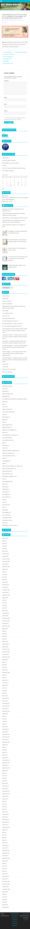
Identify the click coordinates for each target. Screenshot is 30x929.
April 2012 (4, 809)
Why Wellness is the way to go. (9, 525)
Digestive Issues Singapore (8, 430)
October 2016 (5, 682)
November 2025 (6, 561)
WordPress (25, 919)
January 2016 (5, 700)
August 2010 (5, 860)
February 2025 (5, 584)
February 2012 (5, 814)
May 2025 (4, 577)
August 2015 (5, 713)
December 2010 (6, 850)
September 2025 (6, 566)
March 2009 (5, 904)
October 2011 (5, 824)
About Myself (5, 298)
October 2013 (5, 765)
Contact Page (5, 310)
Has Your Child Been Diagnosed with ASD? (11, 326)
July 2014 (4, 747)
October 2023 (5, 623)
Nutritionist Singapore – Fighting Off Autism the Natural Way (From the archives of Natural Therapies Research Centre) (14, 359)
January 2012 (5, 817)
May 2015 (4, 721)
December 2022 (6, 649)
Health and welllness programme (9, 450)
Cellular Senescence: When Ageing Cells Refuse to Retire (15, 218)
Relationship (5, 489)
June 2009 (4, 897)
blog (3, 404)
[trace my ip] (15, 378)
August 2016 (5, 685)
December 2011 (6, 819)
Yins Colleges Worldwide (7, 170)
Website (6, 110)
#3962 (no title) (5, 296)
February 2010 (5, 876)
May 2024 (4, 605)
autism (3, 401)
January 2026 (5, 556)
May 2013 (4, 778)
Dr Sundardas (6, 20)
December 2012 (6, 791)
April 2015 (4, 724)
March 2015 (5, 726)
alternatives (12, 199)
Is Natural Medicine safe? (8, 455)
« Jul (3, 189)
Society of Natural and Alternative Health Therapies (13, 168)
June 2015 (4, 719)
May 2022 (4, 664)
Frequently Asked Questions (8, 318)
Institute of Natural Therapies (9, 160)
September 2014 (6, 742)
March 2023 (5, 641)
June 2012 (4, 804)
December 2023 (6, 618)
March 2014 (5, 755)
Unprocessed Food (6, 520)
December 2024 (6, 590)
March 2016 (5, 695)
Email (5, 104)
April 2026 (4, 548)
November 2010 (6, 853)
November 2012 (6, 793)
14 (18, 182)
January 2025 (5, 587)
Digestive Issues (6, 427)
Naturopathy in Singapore (8, 476)
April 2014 (4, 752)
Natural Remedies (15, 913)
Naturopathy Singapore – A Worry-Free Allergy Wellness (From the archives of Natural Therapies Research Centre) (14, 347)
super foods (5, 504)
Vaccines (4, 522)
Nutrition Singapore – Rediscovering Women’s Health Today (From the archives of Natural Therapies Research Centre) (14, 353)
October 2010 (5, 855)
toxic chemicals (5, 515)
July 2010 (4, 863)
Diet (3, 422)
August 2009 (5, 891)
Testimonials (5, 366)
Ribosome (24, 913)
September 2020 (6, 672)
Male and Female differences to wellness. (11, 466)
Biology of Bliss (5, 157)
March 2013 (5, 783)
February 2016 (5, 698)
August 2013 (5, 770)
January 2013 (5, 788)
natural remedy (21, 44)
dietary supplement (6, 424)
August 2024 (5, 597)
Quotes (22, 42)
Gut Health (4, 445)
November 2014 (6, 737)
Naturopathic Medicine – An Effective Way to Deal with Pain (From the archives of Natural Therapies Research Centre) (14, 336)
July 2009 (4, 894)
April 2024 (4, 608)
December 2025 (6, 559)
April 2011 (4, 840)
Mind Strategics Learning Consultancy (10, 163)
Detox (3, 414)
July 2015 (4, 716)
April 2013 (4, 780)
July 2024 (4, 600)
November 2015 (6, 706)
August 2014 (5, 744)
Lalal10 (4, 458)
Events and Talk (5, 315)
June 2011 (4, 835)
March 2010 (5, 873)
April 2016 (4, 693)
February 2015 (5, 729)
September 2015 (6, 711)
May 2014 (4, 749)
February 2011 (5, 845)
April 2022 (4, 667)
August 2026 (5, 538)
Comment (6, 80)
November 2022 (6, 651)
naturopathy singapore (13, 46)
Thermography (5, 512)
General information (6, 440)
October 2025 (5, 564)
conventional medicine (7, 411)
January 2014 (5, 757)
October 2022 (5, 654)
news (3, 479)
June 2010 (4, 866)
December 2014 (6, 734)
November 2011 (6, 822)
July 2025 (4, 571)
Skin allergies (5, 494)
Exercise (4, 432)
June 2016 (4, 688)
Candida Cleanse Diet (20, 52)
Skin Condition (5, 497)
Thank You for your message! (9, 369)
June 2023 (4, 633)
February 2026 (5, 553)
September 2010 (6, 858)
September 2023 (6, 626)
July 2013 (4, 773)
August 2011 (5, 829)
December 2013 (6, 760)
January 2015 (5, 731)
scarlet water (5, 491)
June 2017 (4, 677)
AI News (4, 388)
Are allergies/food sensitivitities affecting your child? (14, 399)
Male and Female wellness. (8, 468)
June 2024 (4, 602)
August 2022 (5, 659)
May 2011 (4, 837)
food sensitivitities (6, 437)
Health (3, 448)
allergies (4, 391)
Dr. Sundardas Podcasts (7, 313)
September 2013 (6, 768)
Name (5, 97)
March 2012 (5, 811)
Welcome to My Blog (7, 372)
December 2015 (6, 703)
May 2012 (4, 806)
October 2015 (5, 708)
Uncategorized (5, 517)
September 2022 (6, 657)
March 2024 (5, 610)
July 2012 (4, 801)
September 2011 (6, 827)
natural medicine (6, 471)
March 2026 (5, 551)
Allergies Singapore (8, 42)
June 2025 (4, 574)
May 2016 (4, 690)
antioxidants (5, 396)
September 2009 (6, 889)
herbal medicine (14, 44)
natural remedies (16, 42)
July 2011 (4, 832)
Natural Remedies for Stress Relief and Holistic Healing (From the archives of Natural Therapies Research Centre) (14, 330)
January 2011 (5, 848)
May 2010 (4, 868)
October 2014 (5, 739)
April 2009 (4, 902)
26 (10, 185)
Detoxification (5, 417)
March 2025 (5, 582)
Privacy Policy (5, 364)
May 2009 (4, 899)
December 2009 (6, 881)
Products (4, 165)
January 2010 (5, 878)
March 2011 (5, 842)
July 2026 (4, 541)
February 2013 (5, 786)
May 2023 (4, 636)
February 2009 (5, 907)
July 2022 (4, 662)
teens (3, 507)
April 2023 (4, 639)
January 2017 (5, 680)
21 (18, 184)
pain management (6, 481)
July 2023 (4, 631)
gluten (3, 442)
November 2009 (6, 884)
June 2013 (4, 775)
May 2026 (4, 546)
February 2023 (5, 644)
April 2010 (4, 871)
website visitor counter (7, 201)
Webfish (7, 137)
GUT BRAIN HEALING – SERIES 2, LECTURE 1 (12, 323)
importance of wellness (7, 453)
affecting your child (6, 386)
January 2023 (5, 646)
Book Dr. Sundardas (6, 301)
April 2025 (4, 579)
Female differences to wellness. (9, 435)
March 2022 (5, 670)
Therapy (4, 510)
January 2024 (5, 615)
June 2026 (4, 543)
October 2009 (5, 886)
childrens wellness (6, 409)
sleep (3, 499)
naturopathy (5, 46)
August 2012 (5, 799)
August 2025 (5, 569)
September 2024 (6, 595)
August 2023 (5, 628)
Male (3, 463)
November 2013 (6, 762)
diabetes (4, 419)
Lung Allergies (5, 461)
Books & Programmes (7, 303)
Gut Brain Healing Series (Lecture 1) (10, 321)
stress (3, 502)
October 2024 (5, 592)
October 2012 (5, 796)
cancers (4, 406)
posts (3, 484)
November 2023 (6, 620)
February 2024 (5, 613)
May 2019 (4, 675)
